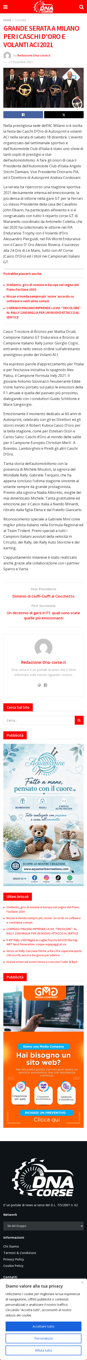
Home (7, 20)
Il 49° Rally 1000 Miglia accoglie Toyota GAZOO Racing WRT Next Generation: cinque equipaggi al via (41, 942)
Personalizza (43, 1338)
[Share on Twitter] (64, 114)
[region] (43, 1319)
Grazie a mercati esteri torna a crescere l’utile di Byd (41, 962)
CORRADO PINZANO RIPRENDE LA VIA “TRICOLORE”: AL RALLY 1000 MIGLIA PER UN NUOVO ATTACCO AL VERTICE (44, 312)
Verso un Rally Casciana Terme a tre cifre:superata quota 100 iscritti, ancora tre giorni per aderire (44, 953)
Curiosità (20, 20)
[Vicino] (82, 1282)
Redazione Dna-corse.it (33, 55)
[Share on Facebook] (23, 114)
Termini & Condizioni (19, 1253)
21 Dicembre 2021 (21, 62)
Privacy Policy (13, 1259)
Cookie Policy (13, 1266)
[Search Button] (81, 6)
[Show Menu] (5, 6)
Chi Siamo (11, 1246)
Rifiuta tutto (43, 1350)
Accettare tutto (43, 1326)
